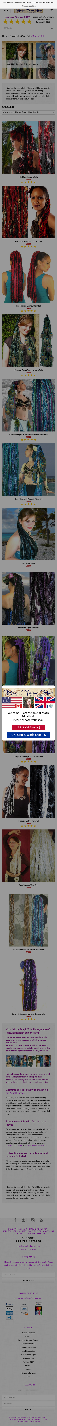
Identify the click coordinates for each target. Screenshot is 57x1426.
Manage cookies (29, 6)
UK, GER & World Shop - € (28, 734)
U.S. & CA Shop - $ (28, 727)
